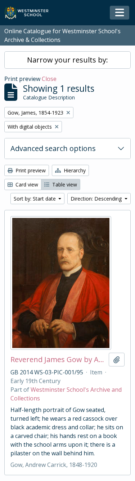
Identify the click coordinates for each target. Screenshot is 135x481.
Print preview (30, 170)
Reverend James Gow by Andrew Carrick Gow (58, 359)
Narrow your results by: (67, 60)
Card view (26, 184)
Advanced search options (53, 148)
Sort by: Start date (35, 198)
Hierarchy (74, 170)
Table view (64, 184)
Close (49, 79)
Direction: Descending (97, 198)
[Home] (29, 13)
